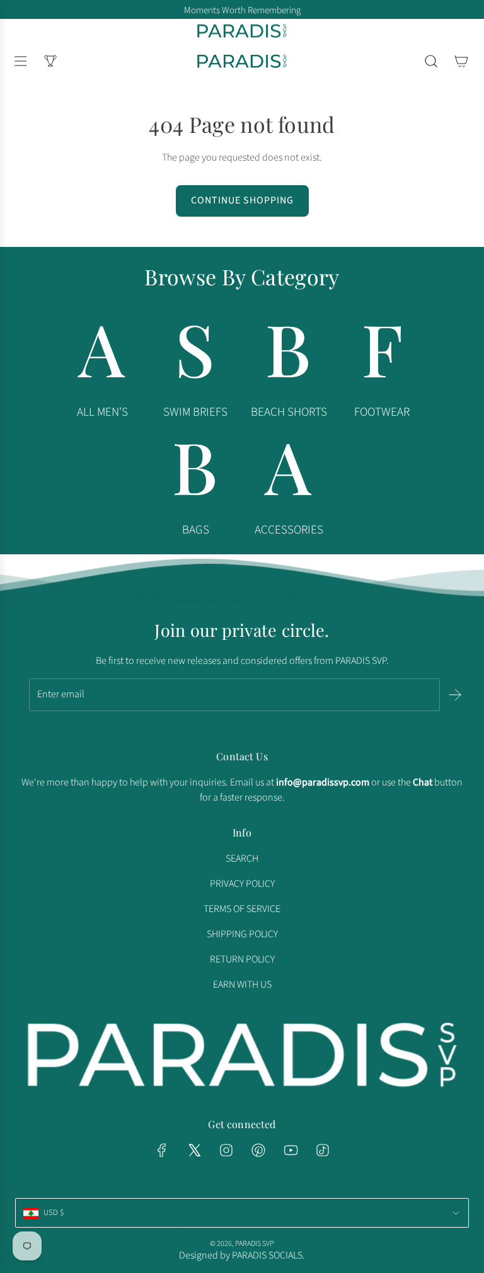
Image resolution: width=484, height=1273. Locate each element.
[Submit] (455, 695)
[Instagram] (226, 1150)
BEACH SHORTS (289, 412)
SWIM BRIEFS (195, 412)
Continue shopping (242, 200)
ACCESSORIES (289, 530)
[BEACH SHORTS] (289, 355)
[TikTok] (323, 1150)
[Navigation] (20, 61)
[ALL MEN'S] (102, 355)
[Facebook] (162, 1150)
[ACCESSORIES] (289, 473)
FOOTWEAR (382, 412)
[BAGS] (195, 473)
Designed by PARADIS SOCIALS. (242, 1255)
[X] (194, 1150)
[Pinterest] (258, 1150)
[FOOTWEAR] (382, 355)
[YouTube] (290, 1150)
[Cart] (461, 61)
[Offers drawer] (50, 61)
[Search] (431, 61)
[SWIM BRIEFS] (195, 355)
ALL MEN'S (102, 412)
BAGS (195, 530)
